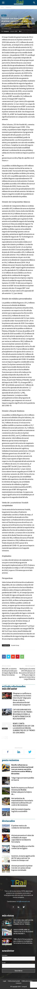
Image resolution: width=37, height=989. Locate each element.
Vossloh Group (15, 645)
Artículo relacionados (14, 686)
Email (3, 962)
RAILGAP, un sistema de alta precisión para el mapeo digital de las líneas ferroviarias (10, 672)
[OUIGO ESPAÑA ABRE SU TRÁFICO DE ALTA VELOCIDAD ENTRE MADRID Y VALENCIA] (7, 932)
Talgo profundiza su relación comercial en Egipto (22, 847)
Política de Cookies (27, 981)
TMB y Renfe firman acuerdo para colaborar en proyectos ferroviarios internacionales (23, 941)
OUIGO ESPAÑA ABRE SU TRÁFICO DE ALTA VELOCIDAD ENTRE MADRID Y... (23, 932)
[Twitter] (29, 752)
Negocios (8, 7)
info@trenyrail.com (23, 901)
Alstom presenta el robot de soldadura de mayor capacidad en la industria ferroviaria (22, 838)
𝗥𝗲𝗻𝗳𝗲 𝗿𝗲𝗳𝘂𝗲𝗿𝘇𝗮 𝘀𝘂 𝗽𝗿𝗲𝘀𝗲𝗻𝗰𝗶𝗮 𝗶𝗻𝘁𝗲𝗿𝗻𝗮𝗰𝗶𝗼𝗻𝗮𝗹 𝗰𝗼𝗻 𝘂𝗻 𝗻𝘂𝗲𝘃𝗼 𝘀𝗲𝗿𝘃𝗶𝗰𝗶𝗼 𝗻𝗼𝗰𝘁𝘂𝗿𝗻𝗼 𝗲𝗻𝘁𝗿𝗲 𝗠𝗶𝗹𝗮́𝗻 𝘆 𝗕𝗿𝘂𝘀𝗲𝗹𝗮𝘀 (22, 769)
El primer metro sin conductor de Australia (20, 827)
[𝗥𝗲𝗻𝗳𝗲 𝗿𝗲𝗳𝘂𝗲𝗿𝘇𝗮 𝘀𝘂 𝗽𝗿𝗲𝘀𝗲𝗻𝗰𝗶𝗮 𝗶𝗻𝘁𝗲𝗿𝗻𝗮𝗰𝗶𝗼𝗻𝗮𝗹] (6, 768)
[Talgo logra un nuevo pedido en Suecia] (6, 781)
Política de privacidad (14, 981)
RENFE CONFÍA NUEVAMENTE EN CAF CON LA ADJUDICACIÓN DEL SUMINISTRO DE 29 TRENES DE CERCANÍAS (24, 728)
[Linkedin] (18, 752)
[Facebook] (7, 752)
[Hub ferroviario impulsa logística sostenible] (6, 812)
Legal (4, 981)
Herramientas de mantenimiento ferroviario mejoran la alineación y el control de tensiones (22, 801)
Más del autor (9, 689)
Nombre (4, 955)
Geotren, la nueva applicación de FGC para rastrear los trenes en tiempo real (23, 858)
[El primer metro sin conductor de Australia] (6, 828)
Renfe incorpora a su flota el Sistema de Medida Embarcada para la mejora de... (22, 791)
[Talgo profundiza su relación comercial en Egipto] (6, 849)
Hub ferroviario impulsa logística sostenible (20, 810)
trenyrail (6, 31)
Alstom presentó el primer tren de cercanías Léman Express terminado (22, 868)
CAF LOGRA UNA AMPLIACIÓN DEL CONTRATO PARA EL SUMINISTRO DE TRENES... (23, 922)
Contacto (18, 983)
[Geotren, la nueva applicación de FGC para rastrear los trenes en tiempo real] (6, 859)
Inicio (2, 7)
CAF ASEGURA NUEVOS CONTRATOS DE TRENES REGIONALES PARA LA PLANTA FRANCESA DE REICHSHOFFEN (22, 714)
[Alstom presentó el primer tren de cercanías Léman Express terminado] (6, 869)
